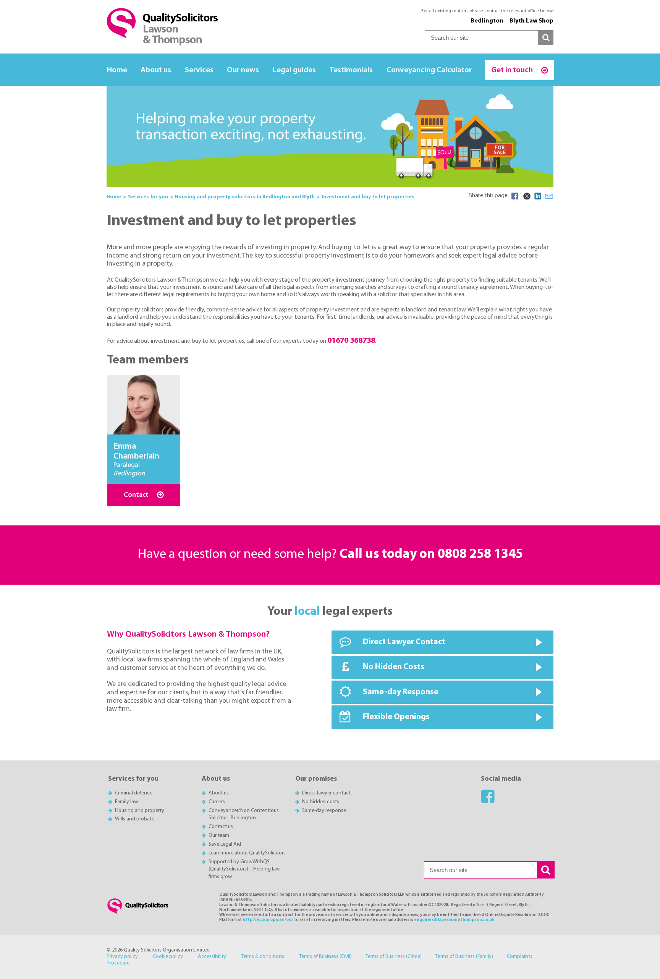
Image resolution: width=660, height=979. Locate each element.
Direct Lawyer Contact (404, 642)
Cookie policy (168, 957)
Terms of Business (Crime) (394, 957)
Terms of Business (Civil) (325, 957)
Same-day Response (400, 692)
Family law (126, 802)
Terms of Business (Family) (464, 957)
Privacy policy (122, 957)
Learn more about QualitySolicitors (247, 853)
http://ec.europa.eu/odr (268, 920)
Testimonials (351, 70)
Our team (219, 835)
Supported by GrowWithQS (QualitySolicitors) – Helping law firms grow (244, 869)
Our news (243, 70)
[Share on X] (526, 196)
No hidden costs (320, 802)
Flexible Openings (396, 717)
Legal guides (294, 70)
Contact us (221, 827)
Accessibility (212, 957)
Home (117, 70)
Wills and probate (134, 819)
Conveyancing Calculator (429, 70)
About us (156, 70)
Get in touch (512, 70)
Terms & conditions (262, 957)
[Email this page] (549, 196)
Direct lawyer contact (326, 793)
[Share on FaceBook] (515, 196)
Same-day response (324, 811)
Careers (217, 802)
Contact (137, 495)
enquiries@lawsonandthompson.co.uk (454, 920)
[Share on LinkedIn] (538, 196)
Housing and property (139, 811)
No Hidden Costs (393, 667)
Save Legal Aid (225, 844)
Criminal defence (133, 793)
